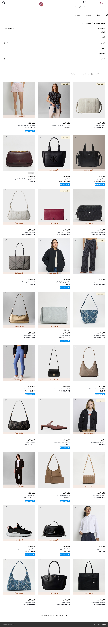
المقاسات (102, 53)
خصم (103, 48)
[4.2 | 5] (19, 153)
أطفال (98, 15)
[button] (3, 2)
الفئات (103, 32)
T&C (13, 624)
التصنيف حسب (8, 28)
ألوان (103, 37)
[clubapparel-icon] (41, 4)
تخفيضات (78, 15)
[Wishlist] (75, 83)
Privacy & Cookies (6, 624)
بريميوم (88, 15)
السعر (103, 59)
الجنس (56, 43)
